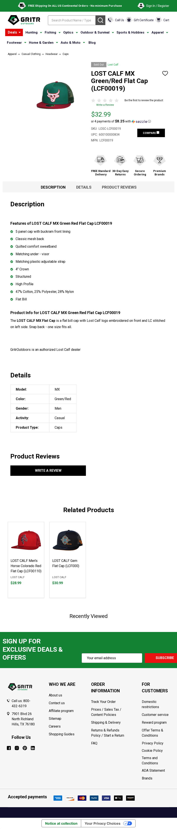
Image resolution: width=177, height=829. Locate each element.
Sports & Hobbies (130, 32)
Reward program (154, 722)
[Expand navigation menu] (41, 33)
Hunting (31, 32)
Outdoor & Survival (95, 32)
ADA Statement (153, 770)
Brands (147, 778)
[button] (121, 121)
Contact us (57, 703)
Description (53, 187)
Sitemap (55, 719)
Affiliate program (61, 711)
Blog (92, 43)
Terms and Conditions (156, 760)
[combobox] (72, 20)
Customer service (155, 715)
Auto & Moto (71, 43)
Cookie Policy (156, 750)
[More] (20, 32)
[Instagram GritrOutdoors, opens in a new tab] (16, 748)
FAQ (94, 743)
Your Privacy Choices (102, 823)
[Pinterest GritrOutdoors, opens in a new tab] (24, 748)
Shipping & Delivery (106, 722)
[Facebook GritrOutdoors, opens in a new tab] (8, 748)
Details (84, 187)
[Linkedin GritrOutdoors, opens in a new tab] (32, 748)
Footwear (14, 43)
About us (55, 695)
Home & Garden (41, 43)
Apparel (158, 32)
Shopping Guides (61, 734)
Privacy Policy (156, 743)
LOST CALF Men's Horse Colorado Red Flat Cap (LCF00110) (26, 566)
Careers (55, 726)
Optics (68, 32)
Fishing (50, 32)
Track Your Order (103, 702)
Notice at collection (61, 823)
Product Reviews (119, 187)
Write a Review (105, 104)
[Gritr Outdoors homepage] (24, 20)
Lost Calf (113, 64)
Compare (149, 133)
